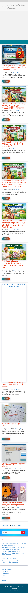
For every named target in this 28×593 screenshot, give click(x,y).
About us (7, 586)
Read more (6, 81)
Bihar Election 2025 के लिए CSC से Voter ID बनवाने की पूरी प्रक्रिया (13, 385)
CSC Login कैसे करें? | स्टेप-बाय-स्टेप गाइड (13, 465)
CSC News (5, 571)
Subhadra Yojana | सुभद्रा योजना (12, 424)
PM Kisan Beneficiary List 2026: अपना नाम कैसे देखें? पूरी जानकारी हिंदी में (12, 144)
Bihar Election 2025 (7, 569)
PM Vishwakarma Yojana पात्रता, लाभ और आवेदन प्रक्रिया (13, 504)
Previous (5, 525)
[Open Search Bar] (25, 42)
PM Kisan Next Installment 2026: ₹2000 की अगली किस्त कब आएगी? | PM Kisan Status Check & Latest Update (14, 183)
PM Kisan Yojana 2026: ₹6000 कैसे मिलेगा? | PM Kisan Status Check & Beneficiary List (13, 264)
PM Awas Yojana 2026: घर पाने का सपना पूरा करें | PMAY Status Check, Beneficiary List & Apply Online (14, 224)
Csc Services (5, 573)
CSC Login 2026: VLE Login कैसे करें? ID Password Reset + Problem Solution (14, 67)
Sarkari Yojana (5, 580)
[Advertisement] (14, 25)
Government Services (7, 578)
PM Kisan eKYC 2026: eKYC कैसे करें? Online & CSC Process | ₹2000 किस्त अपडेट (13, 106)
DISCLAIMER (14, 588)
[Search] (23, 532)
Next (19, 525)
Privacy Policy (20, 586)
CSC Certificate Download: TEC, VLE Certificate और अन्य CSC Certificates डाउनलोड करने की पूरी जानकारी (13, 553)
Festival (4, 575)
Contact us (12, 586)
